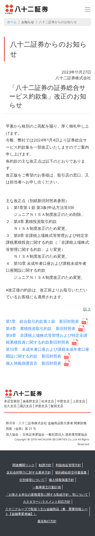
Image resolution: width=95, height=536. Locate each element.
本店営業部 (12, 401)
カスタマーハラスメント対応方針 (46, 502)
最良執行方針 (46, 521)
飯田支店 (57, 406)
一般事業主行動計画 (46, 487)
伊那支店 (41, 406)
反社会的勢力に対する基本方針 (29, 472)
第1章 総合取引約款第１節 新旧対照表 (42, 321)
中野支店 (63, 401)
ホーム (12, 22)
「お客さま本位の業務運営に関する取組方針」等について (47, 494)
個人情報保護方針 (61, 480)
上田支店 (79, 401)
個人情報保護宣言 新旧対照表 (33, 363)
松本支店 (47, 401)
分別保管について (32, 480)
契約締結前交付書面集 (71, 472)
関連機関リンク (23, 465)
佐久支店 (10, 406)
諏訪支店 (26, 406)
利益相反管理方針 (68, 465)
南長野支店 (31, 401)
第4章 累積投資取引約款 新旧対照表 (40, 328)
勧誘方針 (45, 465)
